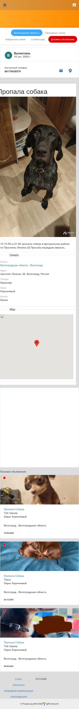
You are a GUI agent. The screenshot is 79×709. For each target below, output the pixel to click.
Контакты (19, 684)
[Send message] (61, 70)
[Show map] (70, 70)
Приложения (18, 696)
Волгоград (36, 265)
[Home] (5, 5)
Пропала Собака (14, 509)
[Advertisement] (39, 427)
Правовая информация (18, 690)
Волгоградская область (14, 265)
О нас (18, 679)
